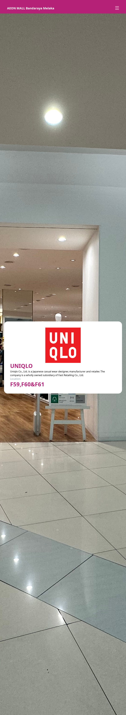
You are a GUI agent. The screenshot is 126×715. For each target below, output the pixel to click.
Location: (15, 379)
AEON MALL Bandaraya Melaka (30, 8)
